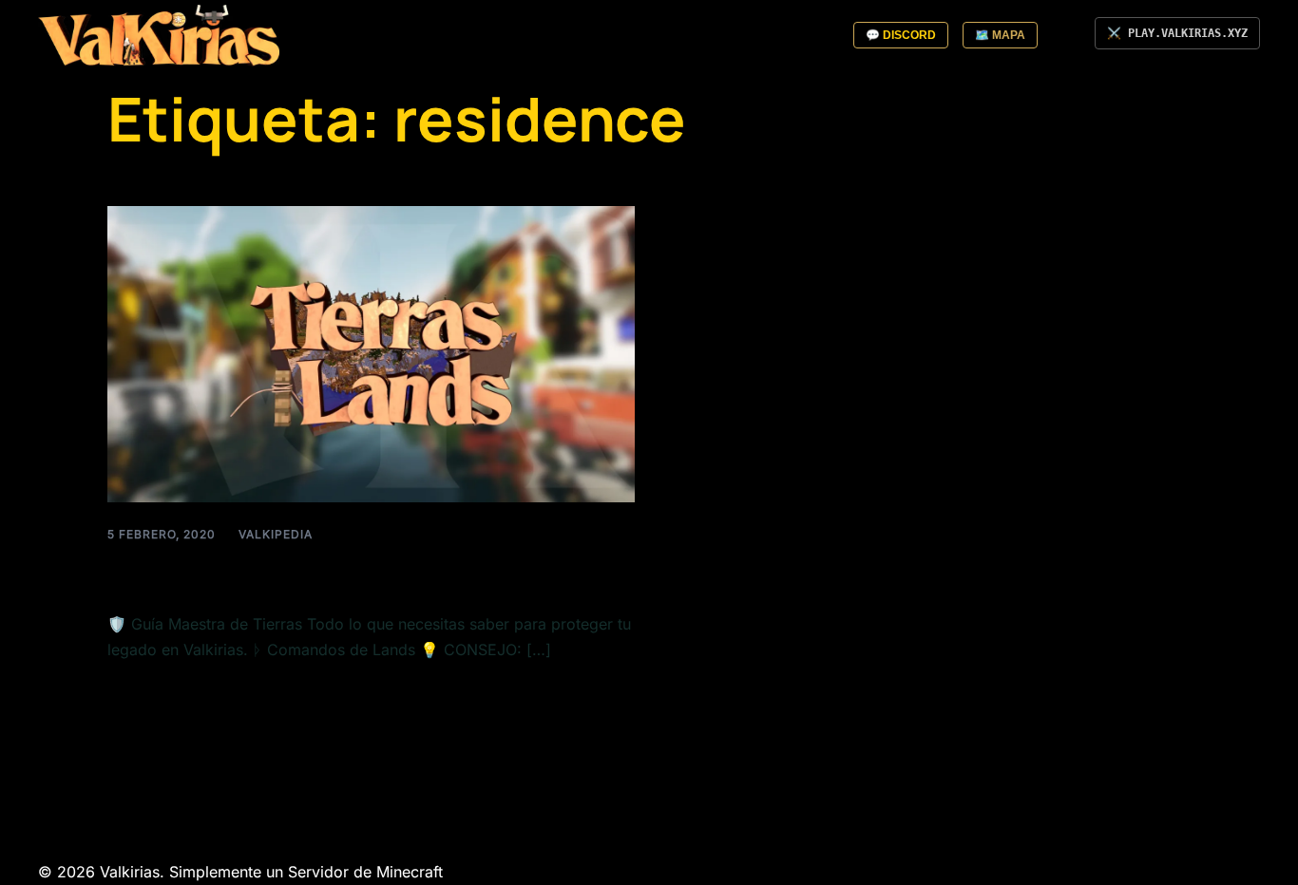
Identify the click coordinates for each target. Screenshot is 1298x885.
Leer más (140, 694)
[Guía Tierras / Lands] (371, 352)
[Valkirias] (158, 34)
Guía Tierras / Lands (250, 573)
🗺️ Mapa (1000, 35)
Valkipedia (276, 534)
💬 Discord (901, 35)
